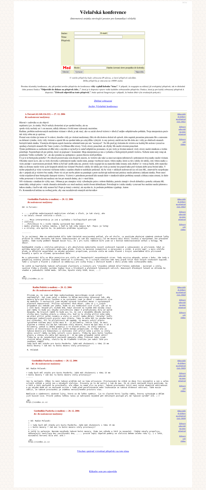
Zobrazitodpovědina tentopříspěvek (182, 130)
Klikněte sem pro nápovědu (103, 471)
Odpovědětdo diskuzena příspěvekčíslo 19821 (181, 118)
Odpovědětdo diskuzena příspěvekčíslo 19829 (181, 364)
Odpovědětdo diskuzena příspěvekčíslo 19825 (181, 203)
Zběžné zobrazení (103, 100)
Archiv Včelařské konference (103, 106)
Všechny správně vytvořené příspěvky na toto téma (103, 451)
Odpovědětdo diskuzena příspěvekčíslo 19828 (181, 291)
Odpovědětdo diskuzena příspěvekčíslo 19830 (181, 415)
